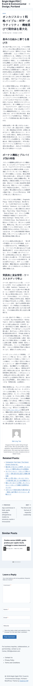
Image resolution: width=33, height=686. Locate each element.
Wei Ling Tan (7, 33)
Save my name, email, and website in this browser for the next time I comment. (17, 631)
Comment (7, 585)
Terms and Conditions (12, 663)
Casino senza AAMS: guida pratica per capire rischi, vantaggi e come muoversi (15, 542)
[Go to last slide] (4, 549)
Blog (4, 13)
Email (5, 617)
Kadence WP (24, 681)
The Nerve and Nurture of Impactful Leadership (26, 510)
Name (6, 609)
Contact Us (9, 657)
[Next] (28, 549)
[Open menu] (29, 4)
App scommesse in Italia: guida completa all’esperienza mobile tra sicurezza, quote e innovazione (8, 513)
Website (6, 626)
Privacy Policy (9, 660)
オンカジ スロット (14, 410)
